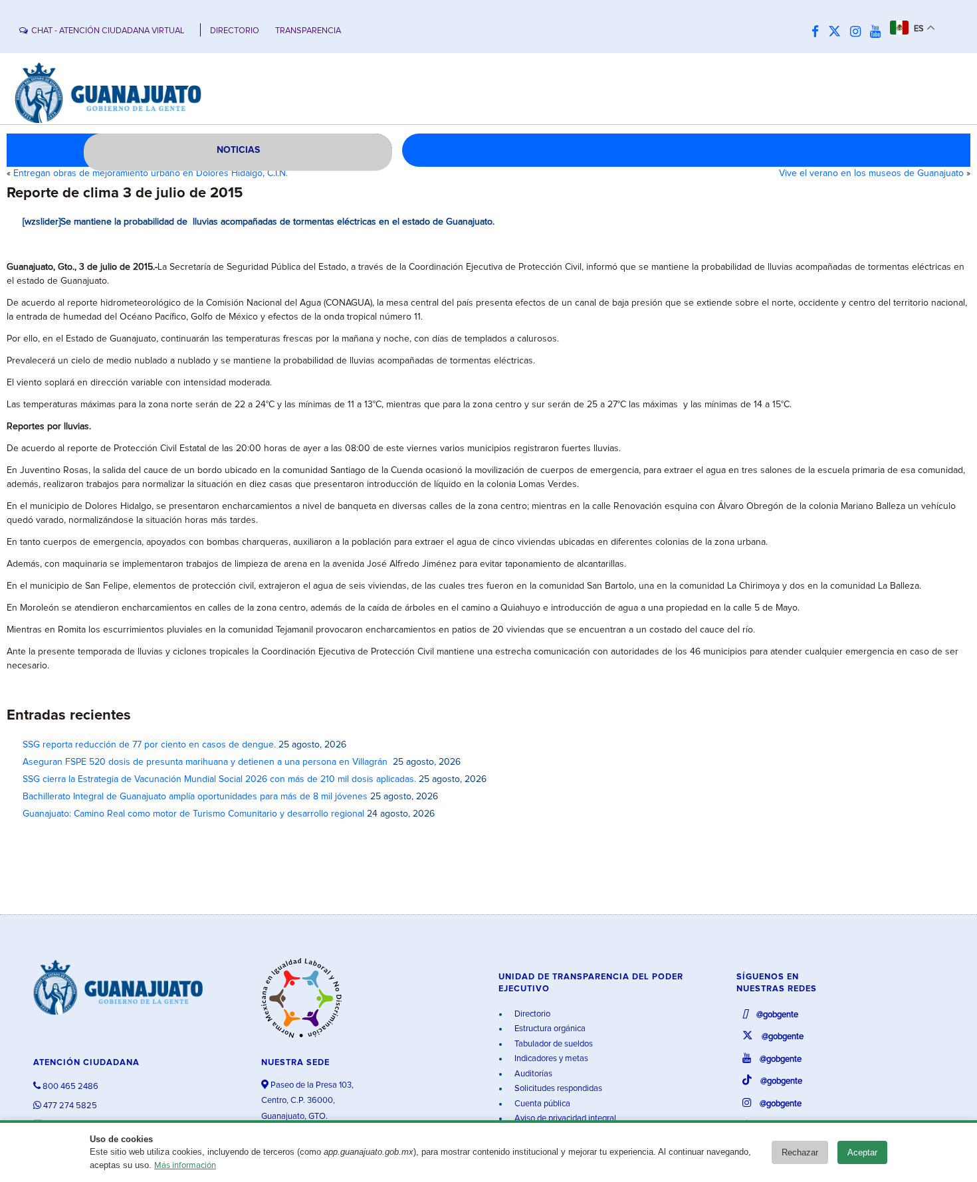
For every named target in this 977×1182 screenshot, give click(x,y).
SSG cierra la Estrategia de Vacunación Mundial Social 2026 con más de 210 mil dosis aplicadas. (219, 779)
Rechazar (800, 1152)
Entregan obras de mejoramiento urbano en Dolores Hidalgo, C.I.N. (150, 173)
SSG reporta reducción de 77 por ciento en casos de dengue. (149, 744)
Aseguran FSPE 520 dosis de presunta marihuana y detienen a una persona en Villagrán (206, 762)
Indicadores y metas (550, 1058)
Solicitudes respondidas (557, 1088)
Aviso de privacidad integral (564, 1118)
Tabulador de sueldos (552, 1044)
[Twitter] (837, 32)
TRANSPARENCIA (308, 31)
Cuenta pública (541, 1104)
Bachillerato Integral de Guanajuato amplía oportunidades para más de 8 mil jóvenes (195, 796)
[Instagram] (858, 32)
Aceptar (862, 1152)
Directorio (531, 1014)
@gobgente (776, 1015)
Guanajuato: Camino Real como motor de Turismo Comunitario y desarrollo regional (193, 814)
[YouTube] (878, 32)
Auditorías (532, 1074)
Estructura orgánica (549, 1029)
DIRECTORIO (234, 31)
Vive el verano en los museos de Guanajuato (871, 173)
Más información (185, 1165)
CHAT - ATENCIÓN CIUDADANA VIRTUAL (107, 31)
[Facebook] (818, 32)
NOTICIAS (238, 150)
